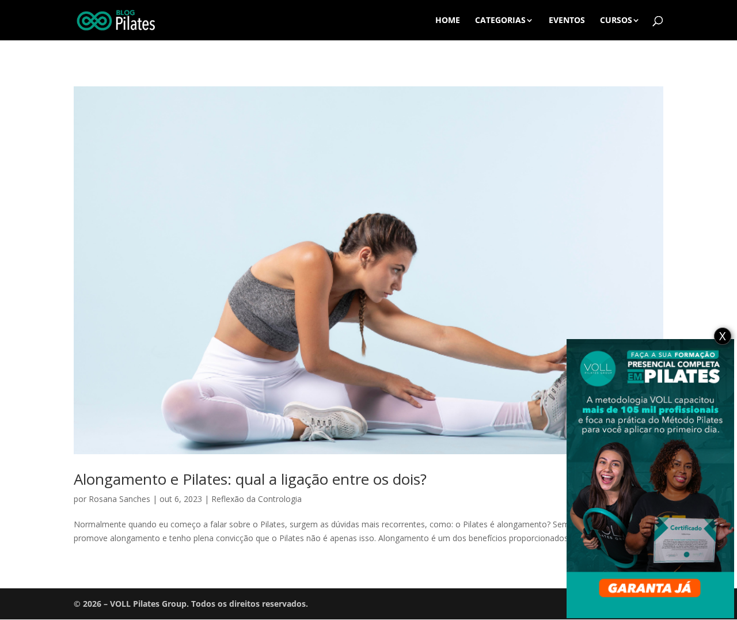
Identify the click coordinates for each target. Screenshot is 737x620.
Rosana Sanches (119, 498)
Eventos (567, 20)
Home (447, 20)
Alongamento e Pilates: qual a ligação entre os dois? (250, 479)
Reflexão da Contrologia (256, 498)
